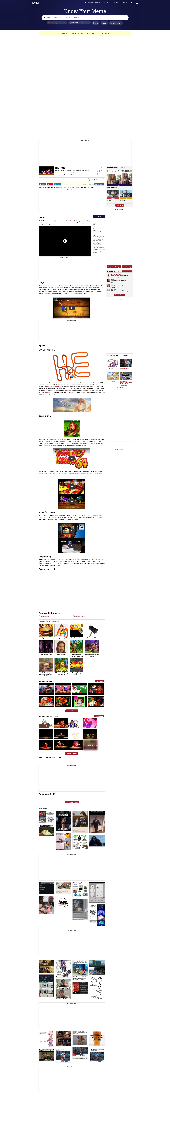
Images (95, 23)
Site (126, 198)
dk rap (94, 236)
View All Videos (71, 711)
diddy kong (95, 240)
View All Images (72, 753)
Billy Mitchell (61, 654)
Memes (104, 23)
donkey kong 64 (99, 239)
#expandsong (81, 616)
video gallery (75, 187)
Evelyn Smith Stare (112, 187)
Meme (99, 217)
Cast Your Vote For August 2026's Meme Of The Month (85, 33)
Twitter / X (122, 200)
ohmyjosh (113, 289)
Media (106, 3)
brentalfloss (101, 247)
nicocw (99, 246)
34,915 (100, 170)
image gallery (59, 187)
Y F (111, 284)
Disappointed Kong (46, 654)
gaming (80, 293)
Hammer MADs (92, 638)
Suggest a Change (114, 267)
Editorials (116, 3)
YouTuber (90, 443)
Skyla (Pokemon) (124, 368)
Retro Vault (46, 616)
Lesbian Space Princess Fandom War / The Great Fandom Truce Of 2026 (126, 383)
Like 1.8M (100, 184)
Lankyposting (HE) (61, 638)
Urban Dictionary (97, 251)
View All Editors (119, 295)
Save (50, 184)
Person (113, 198)
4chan (71, 388)
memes (45, 224)
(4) (118, 271)
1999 (94, 228)
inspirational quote (50, 392)
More (125, 3)
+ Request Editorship (127, 271)
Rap (56, 221)
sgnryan (100, 244)
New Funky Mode (76, 638)
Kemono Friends (111, 381)
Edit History (127, 267)
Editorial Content (116, 23)
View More (119, 205)
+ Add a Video (99, 681)
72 (99, 171)
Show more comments (71, 802)
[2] (74, 558)
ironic (53, 222)
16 (99, 174)
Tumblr (67, 390)
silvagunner (95, 247)
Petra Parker (110, 368)
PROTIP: (41, 187)
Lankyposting (42, 382)
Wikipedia (95, 252)
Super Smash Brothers (54, 386)
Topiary (109, 200)
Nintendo (71, 221)
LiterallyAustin (72, 172)
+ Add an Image (99, 716)
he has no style (98, 237)
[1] (87, 292)
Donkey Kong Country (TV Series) (76, 655)
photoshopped (85, 390)
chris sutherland (96, 244)
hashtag (53, 559)
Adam (112, 279)
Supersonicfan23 (70, 175)
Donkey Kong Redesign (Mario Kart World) (46, 674)
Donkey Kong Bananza (76, 673)
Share (43, 184)
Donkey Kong (71, 170)
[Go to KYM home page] (35, 3)
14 (99, 173)
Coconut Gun (45, 439)
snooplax (95, 246)
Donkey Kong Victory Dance (92, 655)
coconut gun (99, 236)
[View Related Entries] (82, 170)
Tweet (58, 184)
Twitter (59, 559)
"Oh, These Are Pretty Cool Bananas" (61, 673)
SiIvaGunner (97, 443)
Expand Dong (46, 638)
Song (94, 224)
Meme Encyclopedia (92, 3)
